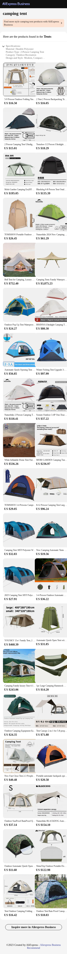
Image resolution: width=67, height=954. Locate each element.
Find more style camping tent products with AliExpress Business (31, 23)
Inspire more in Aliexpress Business (33, 927)
